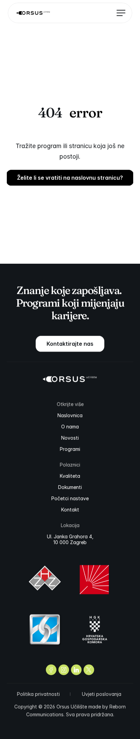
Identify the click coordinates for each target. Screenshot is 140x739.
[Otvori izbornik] (118, 12)
